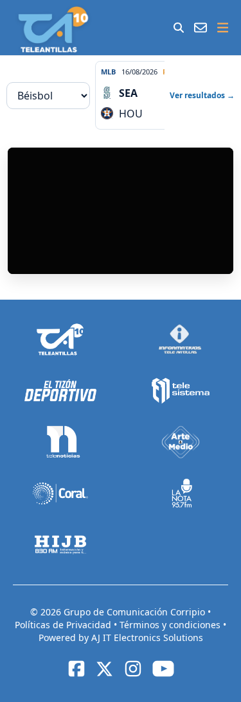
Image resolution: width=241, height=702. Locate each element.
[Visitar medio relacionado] (60, 339)
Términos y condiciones (171, 625)
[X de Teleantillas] (104, 668)
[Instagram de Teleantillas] (133, 668)
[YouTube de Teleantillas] (163, 668)
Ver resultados (202, 95)
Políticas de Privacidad (64, 625)
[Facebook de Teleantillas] (76, 668)
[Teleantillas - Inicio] (53, 29)
